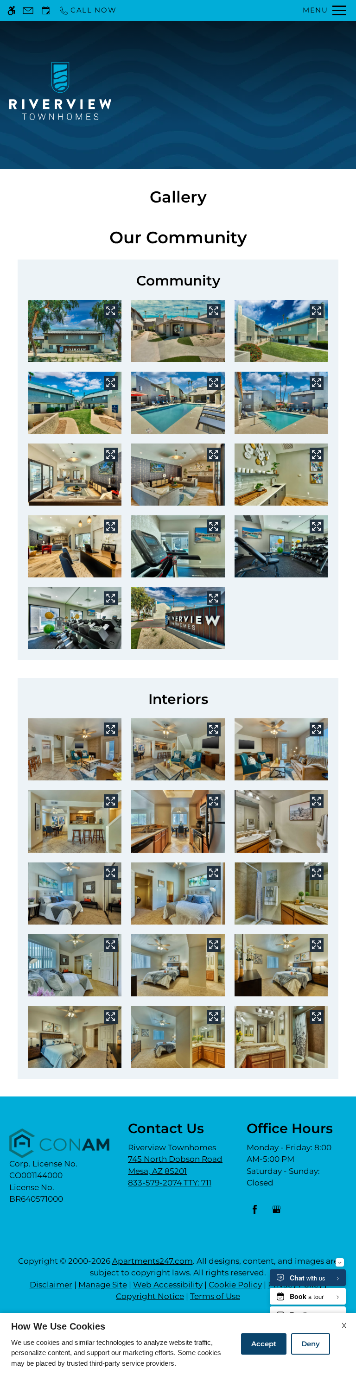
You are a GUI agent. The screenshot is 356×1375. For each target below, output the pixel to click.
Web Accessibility (168, 1284)
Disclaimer (51, 1284)
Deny (310, 1343)
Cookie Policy (235, 1284)
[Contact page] (28, 10)
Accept (263, 1343)
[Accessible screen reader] (11, 10)
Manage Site (102, 1284)
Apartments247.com (152, 1261)
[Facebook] (255, 1213)
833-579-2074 (169, 1182)
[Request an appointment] (46, 10)
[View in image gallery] (111, 311)
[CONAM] (59, 1143)
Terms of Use (215, 1296)
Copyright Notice (150, 1296)
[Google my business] (276, 1213)
